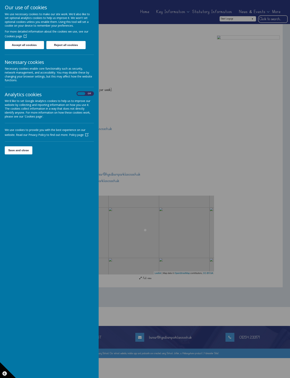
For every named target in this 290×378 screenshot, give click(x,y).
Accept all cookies (24, 45)
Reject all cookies (66, 45)
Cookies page (13, 36)
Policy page (76, 135)
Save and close (18, 150)
